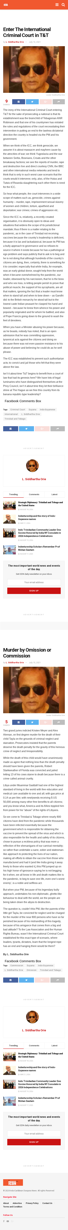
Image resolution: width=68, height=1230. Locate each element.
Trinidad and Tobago (15, 419)
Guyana (32, 410)
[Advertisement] (34, 17)
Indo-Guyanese (47, 410)
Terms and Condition (12, 1207)
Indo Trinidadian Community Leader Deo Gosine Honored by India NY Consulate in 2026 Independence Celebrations (39, 533)
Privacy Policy (32, 1203)
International (11, 414)
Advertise (17, 1203)
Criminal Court (17, 410)
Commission (16, 965)
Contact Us (47, 1203)
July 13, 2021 (35, 42)
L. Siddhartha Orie (15, 42)
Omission (32, 970)
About (6, 1203)
